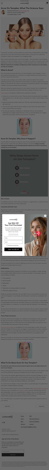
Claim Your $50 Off (13, 249)
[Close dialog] (45, 216)
